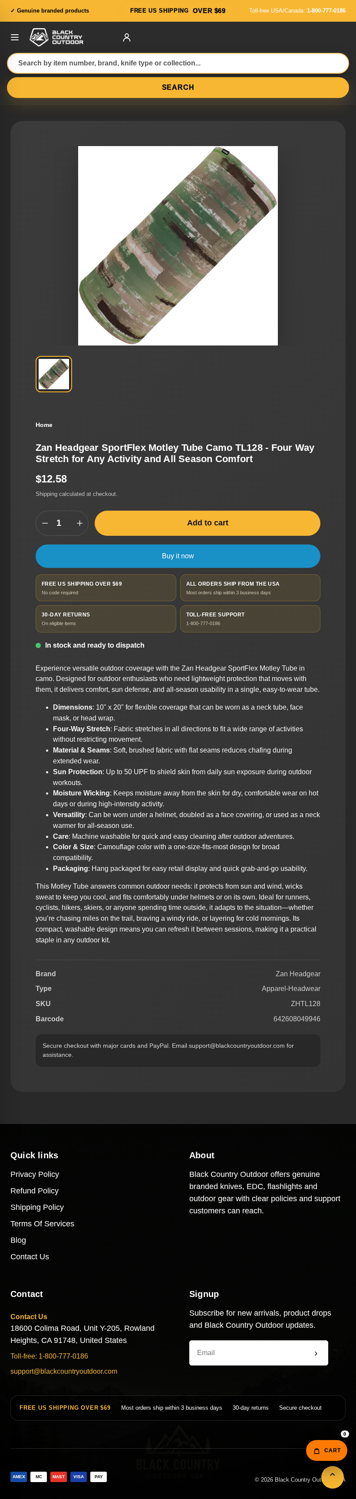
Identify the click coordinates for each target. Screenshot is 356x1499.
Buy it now (178, 556)
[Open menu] (14, 37)
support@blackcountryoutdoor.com (63, 1371)
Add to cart (207, 522)
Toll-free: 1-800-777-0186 (49, 1356)
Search (178, 87)
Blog (18, 1240)
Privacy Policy (34, 1174)
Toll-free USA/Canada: (297, 10)
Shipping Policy (37, 1207)
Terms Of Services (42, 1223)
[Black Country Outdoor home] (71, 37)
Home (44, 424)
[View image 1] (54, 374)
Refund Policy (34, 1190)
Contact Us (29, 1256)
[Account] (126, 37)
